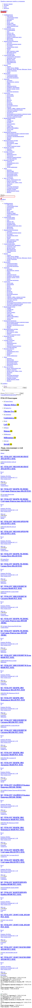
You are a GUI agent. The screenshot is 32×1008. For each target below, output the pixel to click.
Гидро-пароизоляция (12, 135)
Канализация (10, 96)
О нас (5, 6)
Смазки (9, 63)
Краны (8, 97)
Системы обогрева (12, 158)
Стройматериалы (8, 14)
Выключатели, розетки (13, 82)
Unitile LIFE (10, 126)
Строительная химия (9, 55)
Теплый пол (10, 112)
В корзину (3, 484)
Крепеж (6, 65)
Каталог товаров (8, 4)
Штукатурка (10, 40)
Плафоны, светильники (13, 87)
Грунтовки (10, 45)
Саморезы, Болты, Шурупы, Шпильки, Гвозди (19, 69)
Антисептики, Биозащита (13, 56)
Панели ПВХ (10, 171)
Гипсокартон (10, 19)
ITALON (9, 125)
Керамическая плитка (9, 118)
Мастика (9, 137)
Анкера (9, 66)
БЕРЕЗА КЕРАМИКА (13, 128)
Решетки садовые (11, 189)
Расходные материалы (13, 77)
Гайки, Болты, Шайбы (13, 68)
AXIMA (9, 119)
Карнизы (9, 170)
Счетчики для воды (12, 111)
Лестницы (9, 184)
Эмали (8, 49)
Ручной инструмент (12, 75)
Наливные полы (11, 35)
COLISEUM (10, 121)
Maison (2, 453)
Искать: (3, 195)
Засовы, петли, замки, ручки (14, 182)
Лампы (9, 84)
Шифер (9, 139)
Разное (8, 72)
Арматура (9, 161)
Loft (2, 911)
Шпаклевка (10, 38)
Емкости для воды (11, 181)
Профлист (9, 164)
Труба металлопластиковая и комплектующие (19, 114)
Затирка (9, 130)
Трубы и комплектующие (13, 146)
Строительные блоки (12, 17)
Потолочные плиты (12, 174)
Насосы (9, 101)
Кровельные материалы (10, 132)
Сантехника (7, 93)
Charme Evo (4, 684)
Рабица (9, 185)
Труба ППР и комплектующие (15, 115)
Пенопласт (10, 153)
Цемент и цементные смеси (14, 37)
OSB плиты (10, 16)
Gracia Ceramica (11, 123)
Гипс (8, 31)
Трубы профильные (12, 167)
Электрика (6, 79)
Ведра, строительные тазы (14, 179)
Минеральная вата (12, 154)
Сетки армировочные (12, 26)
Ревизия (9, 107)
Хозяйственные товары (13, 191)
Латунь (9, 98)
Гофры (8, 83)
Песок (8, 21)
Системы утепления (9, 151)
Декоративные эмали (12, 47)
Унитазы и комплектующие (14, 116)
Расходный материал (12, 105)
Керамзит (9, 20)
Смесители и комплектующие (15, 109)
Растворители (10, 54)
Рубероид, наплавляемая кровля (15, 136)
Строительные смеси (9, 28)
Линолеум (9, 150)
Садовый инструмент (12, 188)
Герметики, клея (11, 58)
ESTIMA (9, 122)
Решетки (9, 144)
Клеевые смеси (11, 34)
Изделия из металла (9, 160)
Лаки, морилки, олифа (13, 51)
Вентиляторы (10, 142)
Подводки (9, 102)
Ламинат (9, 149)
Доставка (6, 5)
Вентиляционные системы (11, 140)
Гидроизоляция (11, 30)
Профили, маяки (11, 24)
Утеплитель (10, 156)
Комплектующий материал (14, 157)
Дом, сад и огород (8, 178)
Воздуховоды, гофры (12, 143)
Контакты (6, 8)
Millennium (3, 583)
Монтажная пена (11, 61)
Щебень (9, 27)
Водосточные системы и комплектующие (18, 133)
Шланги (9, 192)
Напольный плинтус (12, 175)
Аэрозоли (9, 42)
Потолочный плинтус (12, 172)
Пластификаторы (11, 62)
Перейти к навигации (6, 1)
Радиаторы (10, 104)
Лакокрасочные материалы (11, 41)
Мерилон (9, 100)
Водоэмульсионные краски (14, 44)
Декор (5, 168)
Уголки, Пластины (12, 70)
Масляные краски (11, 52)
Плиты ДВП (10, 23)
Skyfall (2, 781)
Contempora (4, 879)
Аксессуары (10, 94)
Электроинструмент (12, 76)
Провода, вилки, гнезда (13, 89)
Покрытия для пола (9, 147)
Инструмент (7, 73)
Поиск (5, 386)
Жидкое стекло (11, 59)
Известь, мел (10, 33)
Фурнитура (10, 177)
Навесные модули (11, 86)
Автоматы (9, 80)
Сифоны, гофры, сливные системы (16, 108)
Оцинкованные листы (13, 163)
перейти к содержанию (19, 1)
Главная (3, 394)
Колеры (9, 48)
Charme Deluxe (4, 485)
